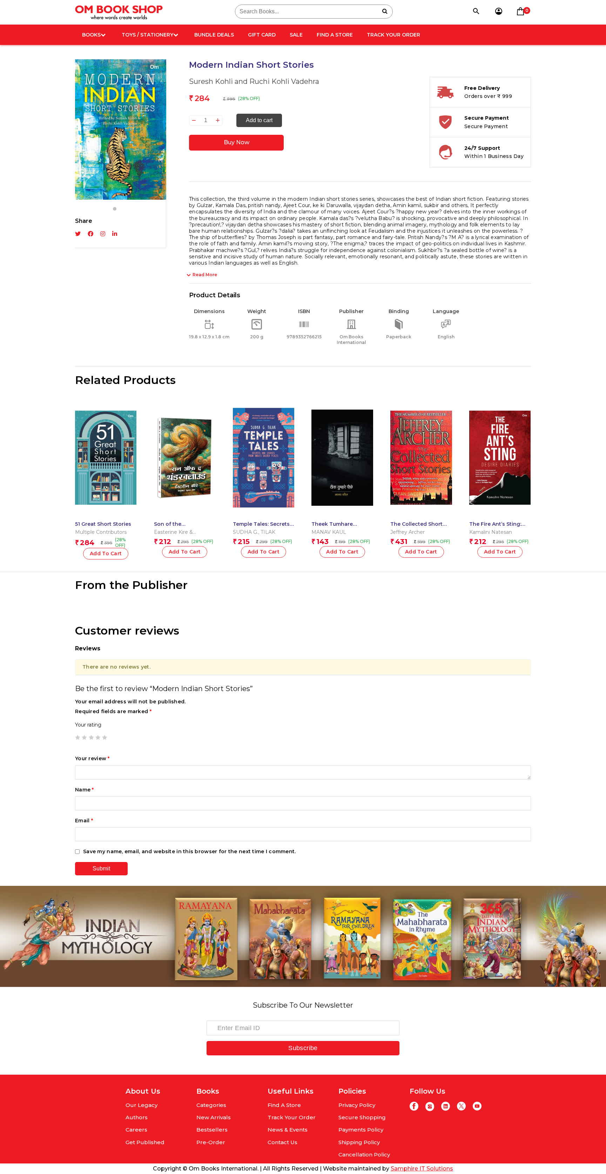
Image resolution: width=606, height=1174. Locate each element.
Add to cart (259, 120)
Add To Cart (264, 552)
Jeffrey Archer (407, 532)
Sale (296, 35)
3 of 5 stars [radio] (91, 737)
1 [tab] (114, 209)
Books (91, 35)
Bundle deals (214, 35)
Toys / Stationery (147, 35)
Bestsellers (212, 1129)
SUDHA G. (245, 532)
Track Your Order (393, 35)
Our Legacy (141, 1105)
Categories (211, 1105)
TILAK (268, 532)
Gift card (262, 35)
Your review (92, 758)
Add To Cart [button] (106, 553)
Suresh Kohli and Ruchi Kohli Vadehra (254, 81)
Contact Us (282, 1142)
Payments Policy (360, 1129)
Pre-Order (210, 1142)
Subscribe (302, 1048)
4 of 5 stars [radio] (97, 737)
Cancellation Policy (364, 1154)
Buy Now (236, 142)
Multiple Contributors (101, 532)
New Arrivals (213, 1117)
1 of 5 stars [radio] (77, 737)
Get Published (145, 1142)
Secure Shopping (362, 1117)
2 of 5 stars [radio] (84, 737)
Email (84, 820)
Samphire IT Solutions (422, 1168)
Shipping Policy (359, 1142)
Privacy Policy (356, 1105)
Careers (136, 1129)
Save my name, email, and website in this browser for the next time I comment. (189, 851)
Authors (137, 1117)
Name (84, 790)
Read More (205, 274)
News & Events (288, 1129)
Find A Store (335, 35)
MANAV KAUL (328, 532)
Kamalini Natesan (490, 532)
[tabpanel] (120, 129)
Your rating (88, 725)
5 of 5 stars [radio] (104, 737)
